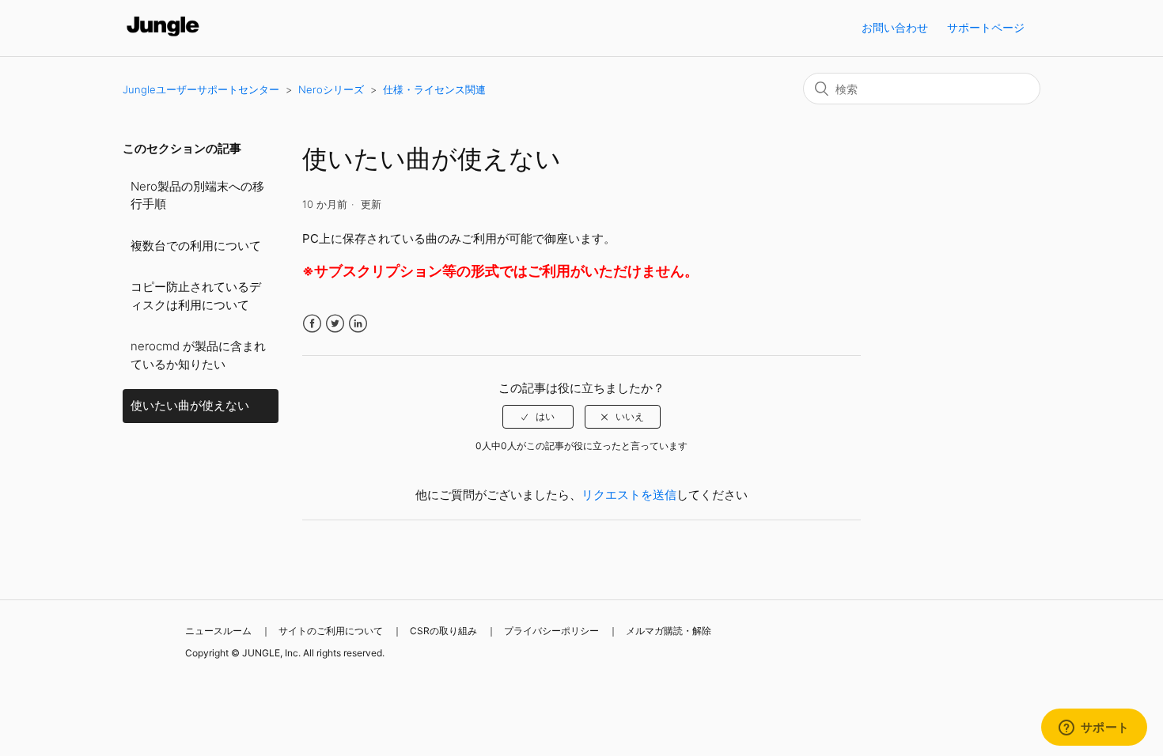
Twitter (335, 324)
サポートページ (986, 27)
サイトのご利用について (330, 631)
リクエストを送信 (629, 494)
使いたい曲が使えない (190, 405)
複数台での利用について (196, 245)
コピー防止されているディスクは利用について (196, 295)
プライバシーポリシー (551, 631)
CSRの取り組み (443, 631)
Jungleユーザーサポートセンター (201, 89)
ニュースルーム (218, 631)
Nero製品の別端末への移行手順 (197, 195)
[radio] (538, 417)
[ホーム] (163, 35)
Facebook (312, 324)
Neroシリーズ (331, 89)
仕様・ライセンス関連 (434, 89)
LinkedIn (358, 324)
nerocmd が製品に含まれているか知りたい (198, 355)
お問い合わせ (895, 27)
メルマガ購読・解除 (668, 631)
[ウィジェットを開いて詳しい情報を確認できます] (1093, 728)
